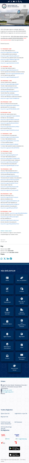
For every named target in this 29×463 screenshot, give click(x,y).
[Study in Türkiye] (21, 442)
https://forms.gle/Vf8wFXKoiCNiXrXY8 (9, 70)
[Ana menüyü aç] (24, 6)
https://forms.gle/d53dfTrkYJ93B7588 (9, 52)
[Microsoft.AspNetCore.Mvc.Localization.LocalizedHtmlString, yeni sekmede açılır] (14, 448)
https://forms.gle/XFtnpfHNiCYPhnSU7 (9, 183)
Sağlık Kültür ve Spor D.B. (21, 413)
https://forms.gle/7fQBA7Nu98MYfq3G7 (10, 172)
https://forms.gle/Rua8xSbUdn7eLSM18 (10, 63)
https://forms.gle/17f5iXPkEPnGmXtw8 (10, 130)
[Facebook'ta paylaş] (11, 259)
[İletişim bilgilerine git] (21, 2)
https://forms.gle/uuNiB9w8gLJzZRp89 (10, 84)
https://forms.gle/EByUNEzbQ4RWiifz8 (10, 123)
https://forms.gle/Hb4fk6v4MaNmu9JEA (10, 105)
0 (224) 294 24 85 (7, 390)
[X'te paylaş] (5, 259)
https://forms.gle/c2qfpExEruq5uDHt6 (9, 88)
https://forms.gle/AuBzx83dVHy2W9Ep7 (10, 126)
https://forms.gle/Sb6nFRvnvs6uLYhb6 (10, 141)
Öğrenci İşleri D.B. (5, 413)
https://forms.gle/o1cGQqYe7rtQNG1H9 (9, 144)
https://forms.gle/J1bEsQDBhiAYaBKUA (18, 213)
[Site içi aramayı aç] (18, 1)
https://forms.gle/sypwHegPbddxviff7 (9, 155)
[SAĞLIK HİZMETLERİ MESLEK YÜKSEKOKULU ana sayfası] (4, 6)
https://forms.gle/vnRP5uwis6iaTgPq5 (9, 217)
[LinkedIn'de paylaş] (8, 259)
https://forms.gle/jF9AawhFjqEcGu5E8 (9, 186)
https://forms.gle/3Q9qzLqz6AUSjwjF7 (9, 162)
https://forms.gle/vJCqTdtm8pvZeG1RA (10, 137)
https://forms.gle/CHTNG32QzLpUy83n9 (10, 179)
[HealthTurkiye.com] (7, 443)
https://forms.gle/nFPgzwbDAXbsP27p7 (10, 224)
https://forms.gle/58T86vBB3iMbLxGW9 (10, 109)
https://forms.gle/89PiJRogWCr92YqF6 (10, 165)
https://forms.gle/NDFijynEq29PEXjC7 (9, 208)
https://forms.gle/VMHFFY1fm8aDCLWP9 (10, 158)
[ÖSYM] (7, 439)
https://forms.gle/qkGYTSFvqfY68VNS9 (10, 95)
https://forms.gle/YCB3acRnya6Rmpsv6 (10, 56)
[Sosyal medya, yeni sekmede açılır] (11, 2)
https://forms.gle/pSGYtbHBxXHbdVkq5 (10, 176)
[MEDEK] (21, 435)
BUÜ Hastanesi (18, 422)
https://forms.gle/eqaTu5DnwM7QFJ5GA (10, 148)
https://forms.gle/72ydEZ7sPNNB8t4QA (10, 98)
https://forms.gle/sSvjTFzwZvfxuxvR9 (9, 190)
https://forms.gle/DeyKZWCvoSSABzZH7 (10, 204)
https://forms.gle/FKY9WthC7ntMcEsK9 (10, 119)
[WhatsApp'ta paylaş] (2, 259)
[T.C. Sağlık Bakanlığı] (21, 439)
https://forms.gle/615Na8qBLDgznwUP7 (10, 77)
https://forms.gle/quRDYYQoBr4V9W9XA (10, 116)
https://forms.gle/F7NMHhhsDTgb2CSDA (10, 59)
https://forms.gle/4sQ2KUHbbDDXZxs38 (10, 201)
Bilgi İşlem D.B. (4, 416)
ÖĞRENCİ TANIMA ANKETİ (6, 231)
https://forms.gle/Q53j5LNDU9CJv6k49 (15, 73)
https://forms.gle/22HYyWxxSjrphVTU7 (10, 91)
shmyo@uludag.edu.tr (8, 392)
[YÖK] (7, 435)
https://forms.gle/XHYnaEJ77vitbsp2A (9, 197)
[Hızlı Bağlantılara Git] (9, 1)
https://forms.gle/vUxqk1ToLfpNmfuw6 (10, 220)
